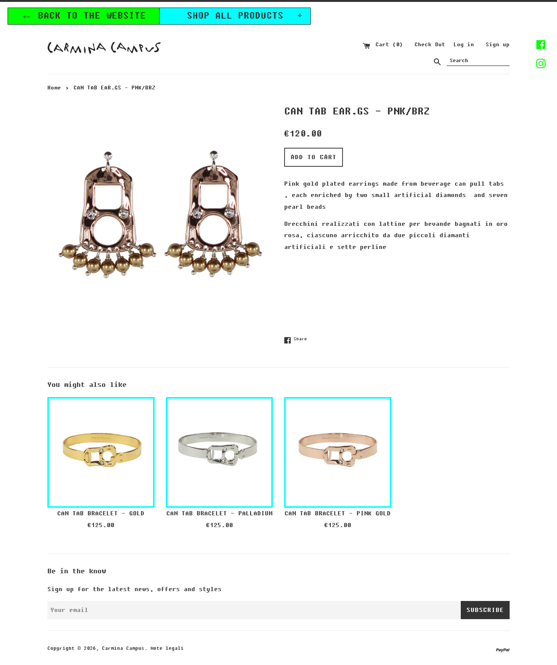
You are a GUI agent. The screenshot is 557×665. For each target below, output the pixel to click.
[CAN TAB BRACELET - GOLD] (101, 451)
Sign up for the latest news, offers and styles (134, 589)
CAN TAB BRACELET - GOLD (100, 513)
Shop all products (245, 16)
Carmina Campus (123, 648)
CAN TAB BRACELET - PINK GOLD (338, 513)
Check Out (430, 44)
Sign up (498, 44)
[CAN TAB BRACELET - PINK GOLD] (338, 451)
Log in (464, 44)
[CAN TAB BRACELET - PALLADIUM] (219, 451)
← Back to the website (83, 16)
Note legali (167, 648)
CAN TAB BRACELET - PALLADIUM (219, 513)
